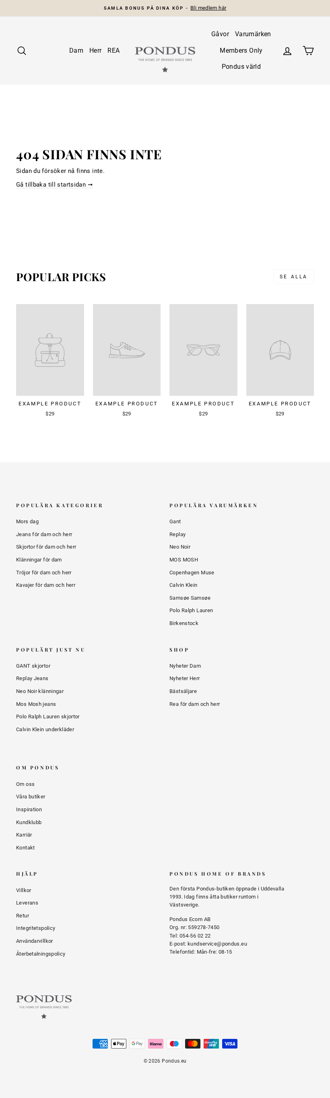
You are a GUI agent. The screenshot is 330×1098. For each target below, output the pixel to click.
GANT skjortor (33, 666)
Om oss (25, 784)
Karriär (24, 835)
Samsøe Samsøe (189, 598)
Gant (175, 521)
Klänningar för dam (39, 560)
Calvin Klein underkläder (45, 729)
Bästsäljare (183, 691)
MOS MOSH (183, 560)
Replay (177, 534)
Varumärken (253, 34)
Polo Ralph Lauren (191, 610)
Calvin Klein (183, 585)
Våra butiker (30, 797)
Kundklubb (28, 822)
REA (113, 50)
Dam (76, 50)
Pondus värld (241, 66)
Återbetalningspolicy (41, 954)
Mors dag (27, 521)
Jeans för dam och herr (44, 534)
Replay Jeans (32, 678)
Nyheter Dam (185, 666)
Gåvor (220, 34)
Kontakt (25, 848)
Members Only (241, 50)
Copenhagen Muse (191, 573)
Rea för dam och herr (194, 704)
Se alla (294, 277)
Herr (95, 50)
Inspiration (29, 809)
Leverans (27, 903)
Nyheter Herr (184, 678)
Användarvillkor (34, 941)
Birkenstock (183, 623)
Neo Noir (179, 547)
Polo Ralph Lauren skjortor (48, 716)
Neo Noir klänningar (40, 691)
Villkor (23, 890)
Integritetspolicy (35, 928)
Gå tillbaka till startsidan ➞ (54, 184)
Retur (22, 916)
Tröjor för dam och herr (44, 573)
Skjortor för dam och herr (46, 547)
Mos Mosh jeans (36, 704)
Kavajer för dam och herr (45, 585)
